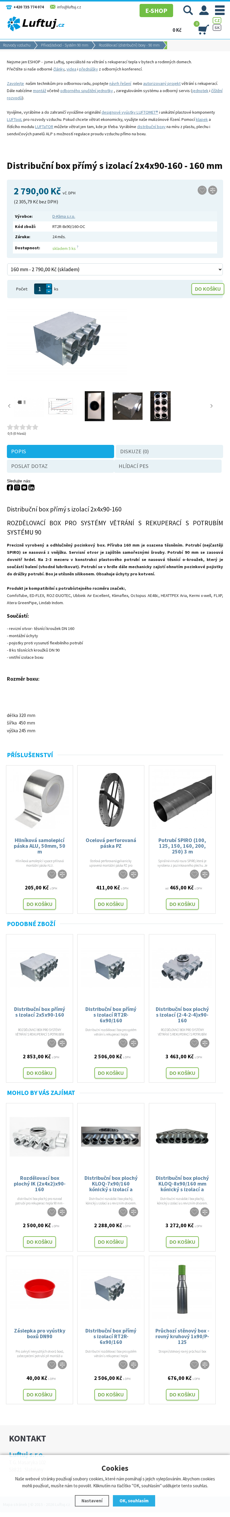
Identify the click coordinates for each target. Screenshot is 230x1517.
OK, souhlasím (134, 1501)
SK (217, 27)
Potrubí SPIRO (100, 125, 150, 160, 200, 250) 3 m (182, 845)
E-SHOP (156, 10)
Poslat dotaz (29, 466)
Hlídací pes (134, 466)
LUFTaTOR (44, 126)
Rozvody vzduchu (17, 45)
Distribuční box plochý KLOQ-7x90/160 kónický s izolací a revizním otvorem (110, 1183)
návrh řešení (120, 83)
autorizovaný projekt (162, 83)
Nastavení (91, 1501)
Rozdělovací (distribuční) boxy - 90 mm (129, 45)
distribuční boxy (151, 126)
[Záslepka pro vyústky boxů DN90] (39, 1318)
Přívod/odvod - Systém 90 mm (64, 45)
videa (71, 69)
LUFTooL (14, 119)
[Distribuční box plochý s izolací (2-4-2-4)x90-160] (182, 996)
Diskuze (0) (134, 451)
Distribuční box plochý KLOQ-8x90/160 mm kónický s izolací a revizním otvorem (182, 1183)
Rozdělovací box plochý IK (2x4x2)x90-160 (40, 1183)
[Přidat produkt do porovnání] (212, 190)
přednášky (88, 69)
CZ (217, 20)
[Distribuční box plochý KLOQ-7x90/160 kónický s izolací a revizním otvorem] (111, 1165)
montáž (39, 90)
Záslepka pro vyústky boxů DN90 (39, 1333)
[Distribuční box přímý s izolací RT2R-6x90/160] (111, 996)
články (58, 69)
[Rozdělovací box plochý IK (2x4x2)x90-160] (39, 1165)
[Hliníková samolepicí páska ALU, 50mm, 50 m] (39, 827)
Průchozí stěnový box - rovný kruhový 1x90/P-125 (182, 1336)
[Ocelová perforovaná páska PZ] (111, 827)
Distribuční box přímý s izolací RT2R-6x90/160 (110, 1014)
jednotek (200, 90)
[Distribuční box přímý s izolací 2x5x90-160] (39, 996)
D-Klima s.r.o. (63, 216)
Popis (18, 451)
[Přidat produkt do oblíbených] (202, 190)
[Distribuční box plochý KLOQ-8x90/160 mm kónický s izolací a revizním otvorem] (182, 1165)
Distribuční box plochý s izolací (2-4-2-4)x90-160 (182, 1014)
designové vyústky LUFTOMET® (130, 112)
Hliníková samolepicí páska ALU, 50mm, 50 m (39, 845)
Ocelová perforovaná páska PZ (111, 843)
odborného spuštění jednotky (86, 90)
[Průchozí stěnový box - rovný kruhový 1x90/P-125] (182, 1318)
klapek (202, 119)
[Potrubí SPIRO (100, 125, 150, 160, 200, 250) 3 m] (182, 827)
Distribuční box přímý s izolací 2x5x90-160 (39, 1012)
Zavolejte (15, 83)
